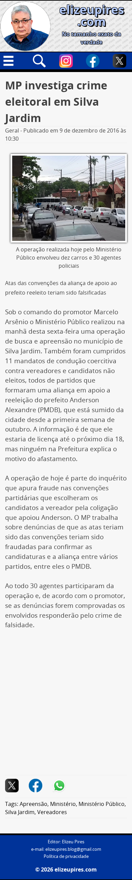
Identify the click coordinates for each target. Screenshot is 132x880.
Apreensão (33, 804)
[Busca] (39, 61)
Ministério (63, 804)
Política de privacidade (66, 856)
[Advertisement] (66, 706)
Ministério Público (102, 804)
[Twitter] (119, 61)
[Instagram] (66, 61)
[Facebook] (93, 61)
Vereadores (52, 812)
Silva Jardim (20, 812)
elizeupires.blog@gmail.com (73, 849)
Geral (12, 130)
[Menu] (12, 61)
